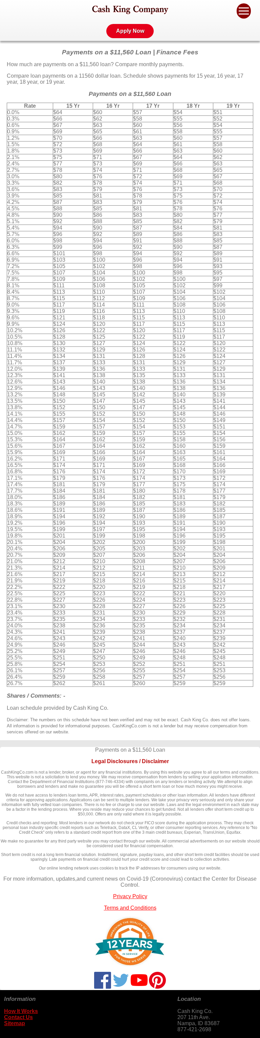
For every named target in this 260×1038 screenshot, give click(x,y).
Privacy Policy (130, 896)
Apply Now (130, 31)
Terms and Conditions (130, 908)
